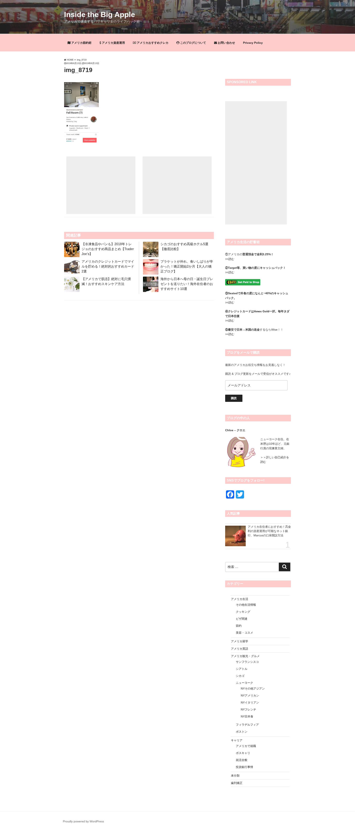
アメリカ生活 (239, 599)
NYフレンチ (248, 709)
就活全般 (241, 760)
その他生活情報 (246, 604)
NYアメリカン (250, 695)
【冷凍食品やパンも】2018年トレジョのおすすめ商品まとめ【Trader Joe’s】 (108, 249)
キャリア (236, 740)
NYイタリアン (250, 702)
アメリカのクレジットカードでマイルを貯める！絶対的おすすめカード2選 (108, 266)
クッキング (243, 611)
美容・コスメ (244, 632)
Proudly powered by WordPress (83, 821)
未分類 (235, 775)
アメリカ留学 (239, 641)
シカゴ (240, 675)
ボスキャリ (243, 753)
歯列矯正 (236, 783)
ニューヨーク (244, 682)
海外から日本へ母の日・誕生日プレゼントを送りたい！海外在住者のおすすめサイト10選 (186, 284)
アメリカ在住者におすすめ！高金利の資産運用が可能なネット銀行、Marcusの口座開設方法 (269, 531)
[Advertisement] (100, 185)
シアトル (241, 668)
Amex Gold (261, 311)
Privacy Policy (253, 42)
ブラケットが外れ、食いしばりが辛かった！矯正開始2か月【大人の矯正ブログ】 (186, 266)
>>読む (229, 259)
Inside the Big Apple (99, 14)
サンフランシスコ (247, 661)
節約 (239, 625)
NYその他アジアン (253, 688)
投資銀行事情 (244, 767)
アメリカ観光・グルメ (245, 656)
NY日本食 (247, 716)
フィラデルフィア (247, 724)
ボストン (241, 731)
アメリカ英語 (239, 648)
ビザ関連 (241, 618)
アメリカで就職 (246, 746)
